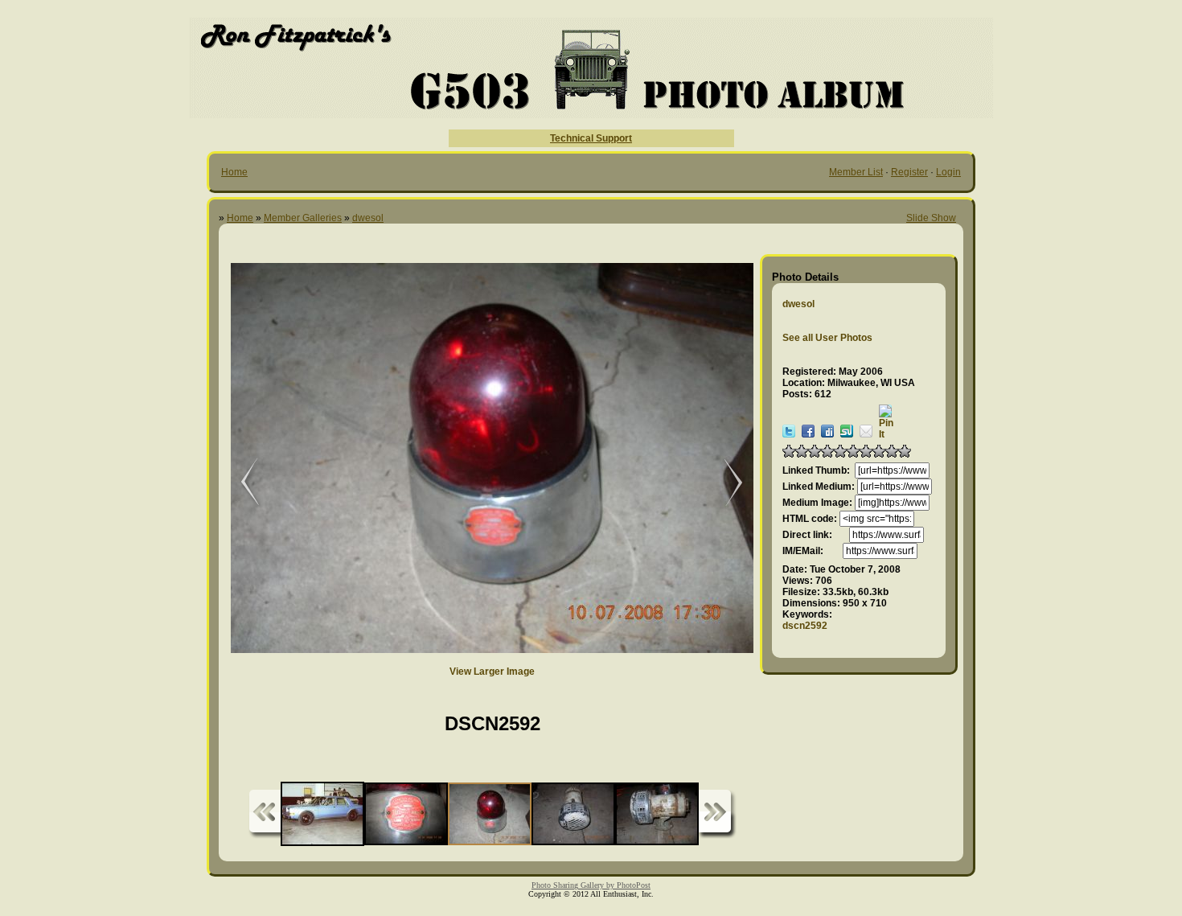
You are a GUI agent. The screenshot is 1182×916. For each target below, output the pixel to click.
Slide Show (931, 218)
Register (909, 172)
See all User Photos (827, 337)
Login (948, 172)
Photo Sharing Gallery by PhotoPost (591, 885)
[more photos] (264, 814)
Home (234, 172)
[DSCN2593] (725, 482)
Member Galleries (303, 218)
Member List (856, 172)
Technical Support (591, 138)
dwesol (368, 218)
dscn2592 (804, 625)
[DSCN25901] (239, 482)
